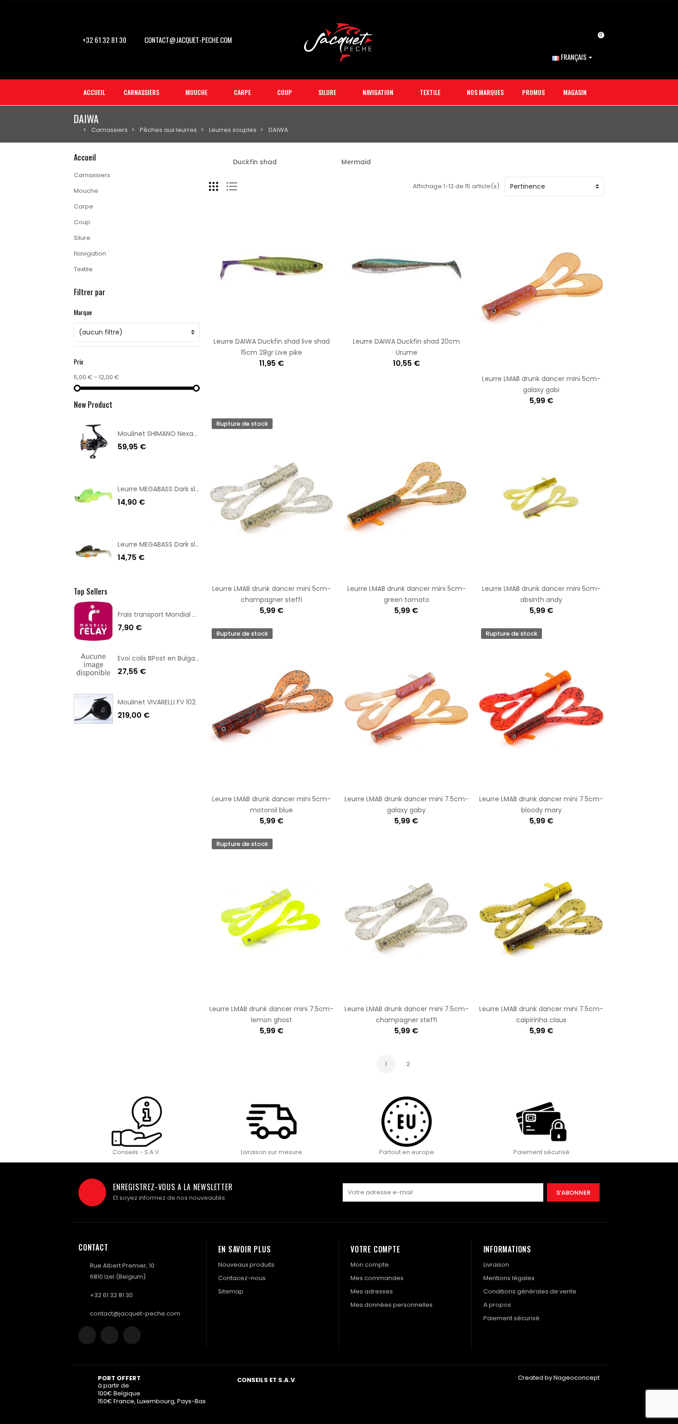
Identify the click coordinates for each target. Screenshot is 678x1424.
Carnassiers (92, 175)
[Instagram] (109, 1335)
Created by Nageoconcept (559, 1377)
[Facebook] (87, 1335)
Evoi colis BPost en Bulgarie (160, 658)
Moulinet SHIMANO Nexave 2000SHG (175, 433)
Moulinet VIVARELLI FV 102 (157, 702)
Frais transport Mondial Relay (163, 614)
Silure (82, 237)
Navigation (90, 253)
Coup (82, 222)
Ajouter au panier (242, 326)
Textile (83, 269)
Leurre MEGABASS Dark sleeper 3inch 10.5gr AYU (192, 544)
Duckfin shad (255, 162)
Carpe (83, 206)
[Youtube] (132, 1335)
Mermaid (356, 162)
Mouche (86, 190)
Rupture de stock (242, 573)
